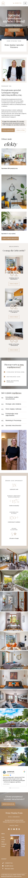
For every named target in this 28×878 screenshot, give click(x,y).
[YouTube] (14, 829)
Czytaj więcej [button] (6, 784)
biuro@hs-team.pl (9, 865)
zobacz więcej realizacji (10, 238)
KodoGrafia (9, 876)
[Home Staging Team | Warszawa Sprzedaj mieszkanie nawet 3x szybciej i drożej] (3, 3)
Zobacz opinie (20, 130)
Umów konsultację (8, 804)
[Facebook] (9, 829)
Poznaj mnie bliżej (8, 130)
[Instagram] (11, 829)
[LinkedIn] (16, 829)
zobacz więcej (14, 283)
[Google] (19, 829)
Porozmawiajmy (14, 30)
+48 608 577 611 (18, 3)
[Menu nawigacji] (25, 3)
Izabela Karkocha (17, 876)
